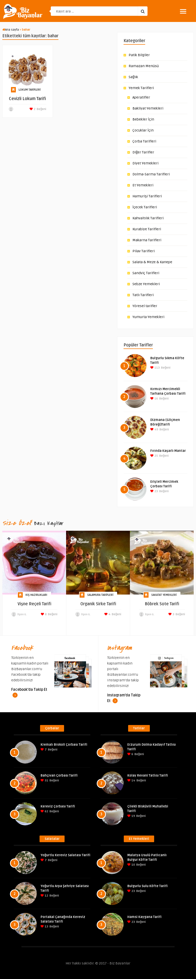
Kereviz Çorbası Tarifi (58, 806)
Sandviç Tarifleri (145, 273)
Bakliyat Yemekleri (147, 108)
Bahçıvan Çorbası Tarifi (59, 775)
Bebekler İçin (143, 119)
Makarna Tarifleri (146, 240)
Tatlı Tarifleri (143, 295)
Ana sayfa (12, 30)
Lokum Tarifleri (30, 89)
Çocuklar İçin (143, 130)
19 (133, 816)
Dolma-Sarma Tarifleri (151, 174)
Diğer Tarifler (143, 152)
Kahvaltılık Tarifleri (148, 218)
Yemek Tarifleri (141, 88)
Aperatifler (141, 97)
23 (156, 491)
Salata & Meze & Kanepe (152, 262)
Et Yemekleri (142, 185)
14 (133, 780)
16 (156, 399)
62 (46, 811)
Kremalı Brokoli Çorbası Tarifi (64, 745)
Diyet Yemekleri (145, 163)
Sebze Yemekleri (146, 284)
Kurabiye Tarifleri (146, 229)
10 (133, 865)
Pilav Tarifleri (143, 251)
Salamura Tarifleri (100, 595)
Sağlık (133, 77)
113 (157, 368)
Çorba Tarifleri (144, 141)
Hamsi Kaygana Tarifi (144, 917)
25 (156, 456)
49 (156, 429)
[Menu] (183, 11)
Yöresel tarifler (144, 306)
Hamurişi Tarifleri (147, 196)
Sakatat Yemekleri (164, 595)
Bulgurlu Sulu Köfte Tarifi (147, 886)
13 (46, 926)
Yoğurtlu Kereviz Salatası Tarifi (65, 855)
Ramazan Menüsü (144, 66)
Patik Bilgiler (139, 55)
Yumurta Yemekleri (148, 317)
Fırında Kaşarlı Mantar (168, 451)
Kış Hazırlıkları (36, 595)
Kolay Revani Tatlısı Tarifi (147, 775)
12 (46, 896)
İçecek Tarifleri (144, 207)
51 (46, 780)
